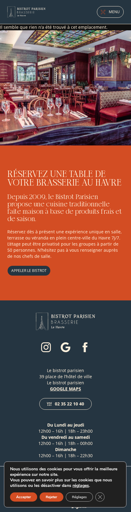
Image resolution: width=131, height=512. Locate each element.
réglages (81, 485)
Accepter (23, 497)
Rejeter (51, 497)
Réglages (79, 497)
